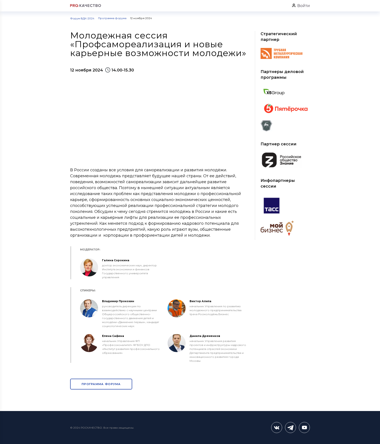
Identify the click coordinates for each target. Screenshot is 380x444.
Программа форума (101, 384)
